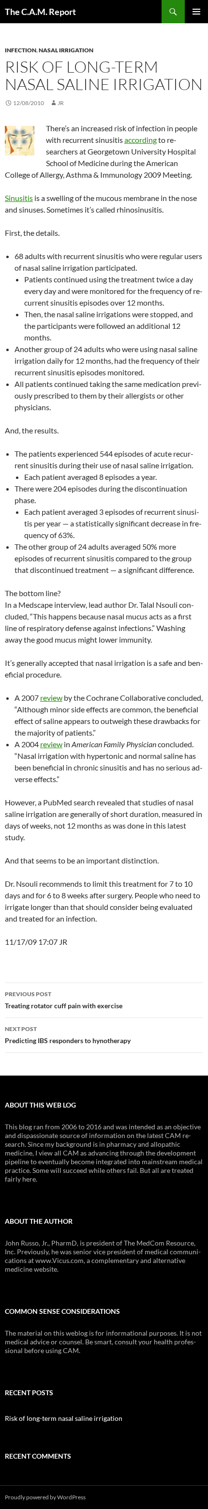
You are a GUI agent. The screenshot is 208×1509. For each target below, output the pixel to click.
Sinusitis (19, 197)
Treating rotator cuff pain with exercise (63, 1000)
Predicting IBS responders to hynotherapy (68, 1035)
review (51, 697)
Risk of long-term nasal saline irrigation (63, 1418)
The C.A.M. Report (40, 11)
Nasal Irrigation (66, 50)
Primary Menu (196, 11)
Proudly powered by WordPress (45, 1497)
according (140, 139)
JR (61, 103)
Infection (20, 50)
